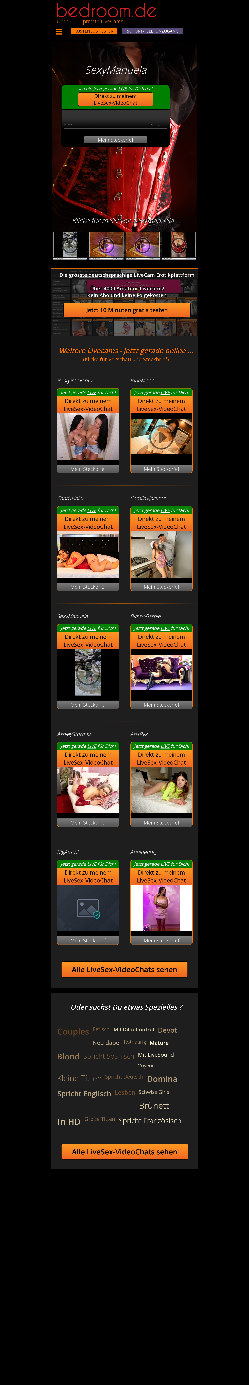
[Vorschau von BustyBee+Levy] (88, 457)
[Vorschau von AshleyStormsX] (88, 811)
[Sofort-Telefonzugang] (68, 29)
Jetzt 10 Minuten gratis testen (127, 310)
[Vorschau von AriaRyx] (161, 811)
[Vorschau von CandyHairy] (88, 575)
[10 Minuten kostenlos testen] (65, 29)
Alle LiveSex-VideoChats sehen (124, 969)
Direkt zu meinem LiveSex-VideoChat (115, 99)
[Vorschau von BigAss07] (88, 929)
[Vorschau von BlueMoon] (161, 457)
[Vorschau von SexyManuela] (88, 693)
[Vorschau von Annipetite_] (161, 929)
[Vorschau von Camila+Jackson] (161, 575)
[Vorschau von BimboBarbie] (161, 693)
